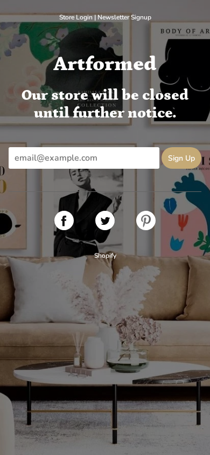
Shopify (105, 255)
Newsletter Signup (124, 17)
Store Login (76, 17)
